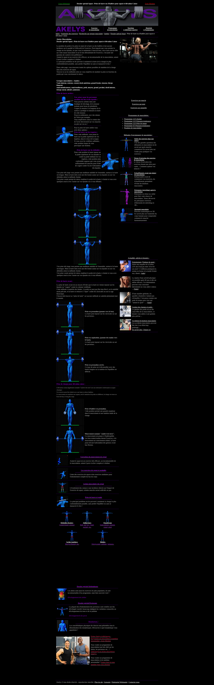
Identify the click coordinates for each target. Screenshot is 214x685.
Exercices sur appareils (139, 108)
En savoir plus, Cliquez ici (141, 330)
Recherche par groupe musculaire (91, 34)
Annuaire (107, 682)
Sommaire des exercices (69, 34)
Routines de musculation (133, 128)
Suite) (150, 303)
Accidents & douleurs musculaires (144, 321)
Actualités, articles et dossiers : (138, 258)
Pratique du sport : (148, 262)
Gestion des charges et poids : (142, 307)
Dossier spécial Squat (118, 34)
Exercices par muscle (138, 100)
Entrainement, (137, 262)
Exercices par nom (138, 104)
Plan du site (99, 682)
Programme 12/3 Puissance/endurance (137, 121)
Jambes (106, 34)
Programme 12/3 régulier (133, 119)
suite (143, 273)
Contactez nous (134, 682)
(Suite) (136, 289)
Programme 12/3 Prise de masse (135, 123)
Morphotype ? (93, 622)
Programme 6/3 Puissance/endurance (137, 126)
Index (58, 34)
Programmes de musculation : (138, 115)
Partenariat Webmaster (119, 682)
